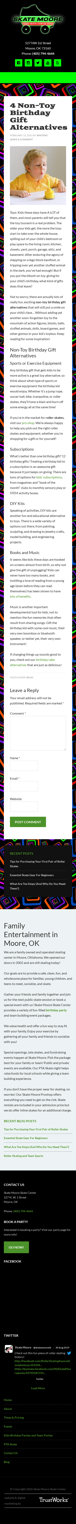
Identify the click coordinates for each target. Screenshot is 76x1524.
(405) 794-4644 (43, 53)
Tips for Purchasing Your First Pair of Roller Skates (36, 1129)
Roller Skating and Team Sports (23, 1155)
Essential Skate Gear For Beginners (32, 875)
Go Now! (16, 1247)
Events (8, 1426)
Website (16, 799)
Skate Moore (23, 1347)
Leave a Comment (21, 139)
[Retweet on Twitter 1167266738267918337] (24, 1379)
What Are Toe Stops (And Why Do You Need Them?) (36, 1147)
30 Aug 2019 (62, 1347)
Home (8, 1400)
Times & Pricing (14, 1417)
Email (14, 778)
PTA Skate (10, 1444)
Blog (30, 677)
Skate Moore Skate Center (38, 19)
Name (15, 758)
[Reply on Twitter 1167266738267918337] (17, 1379)
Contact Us (11, 1453)
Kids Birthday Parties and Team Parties (28, 1435)
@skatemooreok (42, 1347)
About (8, 1408)
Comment (18, 713)
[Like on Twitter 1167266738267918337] (31, 1379)
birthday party (56, 1010)
